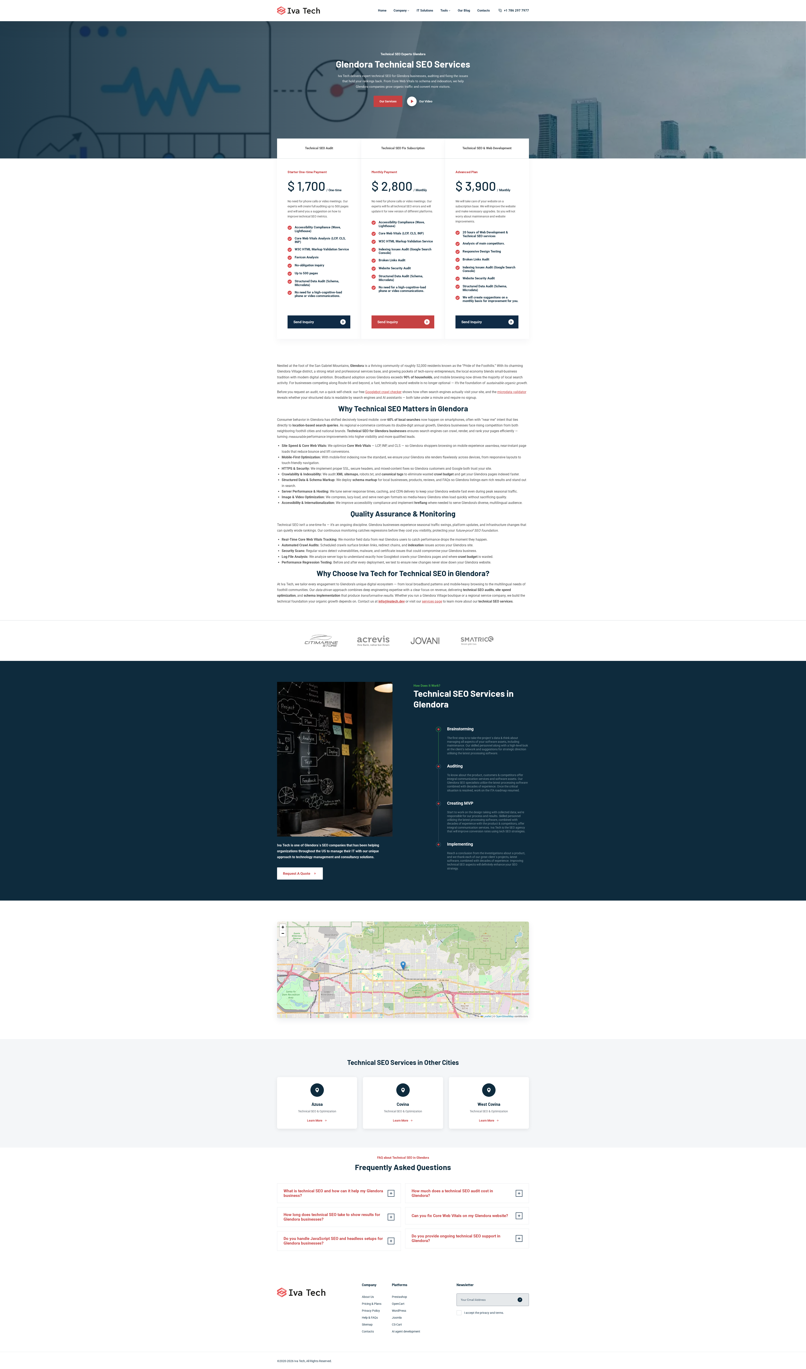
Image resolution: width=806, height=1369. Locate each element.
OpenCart (398, 1303)
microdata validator (511, 392)
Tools (444, 10)
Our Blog (464, 10)
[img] (403, 970)
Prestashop (399, 1296)
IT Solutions (425, 10)
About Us (368, 1296)
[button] (403, 965)
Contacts (483, 10)
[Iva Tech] (298, 10)
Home (382, 10)
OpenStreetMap (505, 1016)
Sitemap (367, 1324)
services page (432, 601)
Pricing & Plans (371, 1303)
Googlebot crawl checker (383, 392)
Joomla (397, 1317)
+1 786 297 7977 (516, 10)
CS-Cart (397, 1324)
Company (400, 10)
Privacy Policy (371, 1310)
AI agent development (406, 1331)
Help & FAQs (370, 1317)
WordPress (399, 1310)
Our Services (387, 101)
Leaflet (487, 1016)
